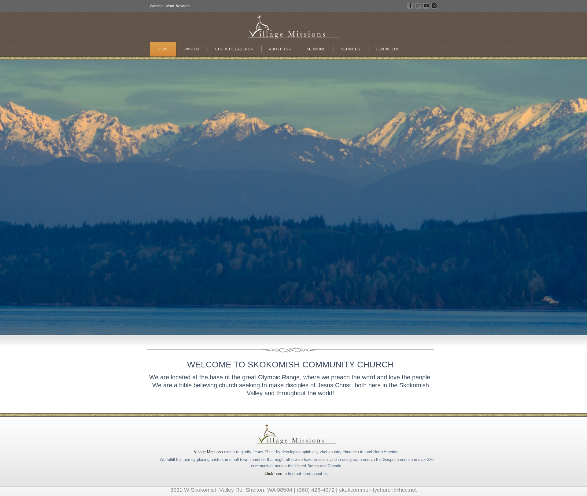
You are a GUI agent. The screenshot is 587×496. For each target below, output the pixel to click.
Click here (273, 473)
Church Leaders (234, 49)
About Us (280, 49)
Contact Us (387, 49)
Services (350, 49)
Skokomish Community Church (293, 27)
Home (163, 49)
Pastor (192, 49)
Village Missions (208, 452)
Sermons (316, 49)
